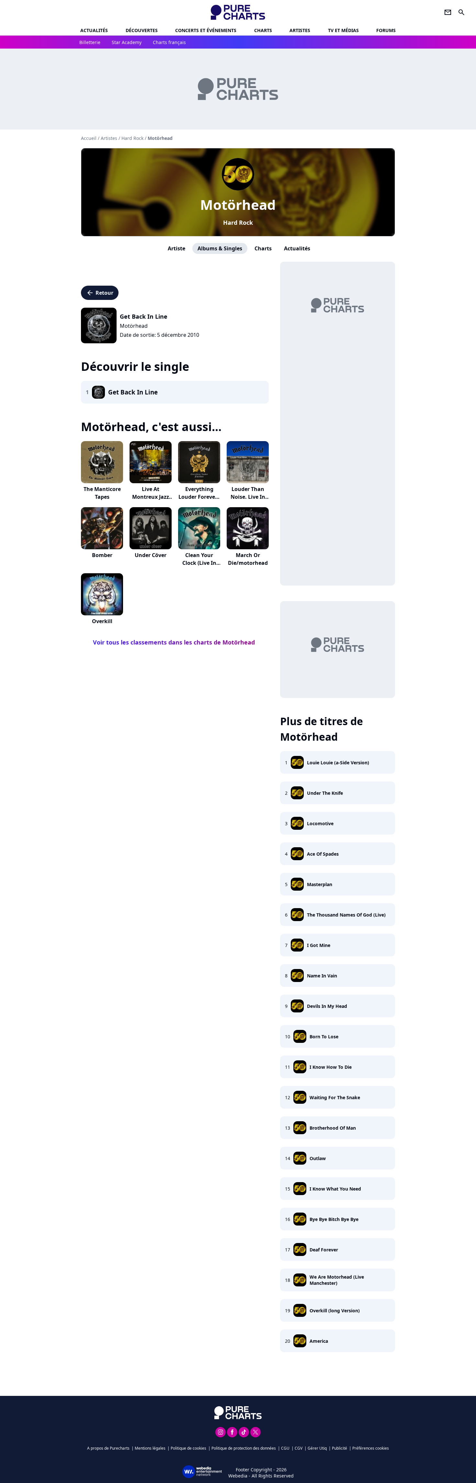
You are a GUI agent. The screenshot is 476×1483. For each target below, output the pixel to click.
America (319, 1341)
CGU (285, 1448)
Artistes (109, 138)
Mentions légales (150, 1448)
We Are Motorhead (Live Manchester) (337, 1280)
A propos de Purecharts (108, 1448)
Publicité (339, 1448)
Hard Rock (238, 222)
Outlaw (318, 1158)
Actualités (94, 30)
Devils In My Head (327, 1006)
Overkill (102, 621)
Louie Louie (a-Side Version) (338, 762)
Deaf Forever (324, 1250)
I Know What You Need (335, 1189)
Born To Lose (324, 1036)
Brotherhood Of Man (333, 1128)
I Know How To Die (331, 1067)
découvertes (142, 30)
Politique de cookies (188, 1448)
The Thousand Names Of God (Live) (346, 915)
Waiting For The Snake (335, 1097)
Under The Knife (325, 793)
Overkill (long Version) (335, 1310)
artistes (299, 30)
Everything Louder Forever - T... (199, 496)
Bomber (102, 555)
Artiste (176, 248)
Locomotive (320, 823)
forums (386, 30)
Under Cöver (150, 555)
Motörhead (238, 204)
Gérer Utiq (317, 1448)
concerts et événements (205, 30)
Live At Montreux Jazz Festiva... (150, 496)
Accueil (88, 138)
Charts (263, 30)
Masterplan (319, 884)
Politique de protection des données (243, 1448)
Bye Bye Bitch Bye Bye (334, 1219)
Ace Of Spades (323, 854)
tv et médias (343, 30)
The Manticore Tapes (102, 492)
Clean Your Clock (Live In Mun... (199, 563)
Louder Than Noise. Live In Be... (248, 496)
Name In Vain (322, 976)
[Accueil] (238, 12)
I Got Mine (318, 945)
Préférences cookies (370, 1448)
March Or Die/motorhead (248, 559)
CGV (298, 1448)
